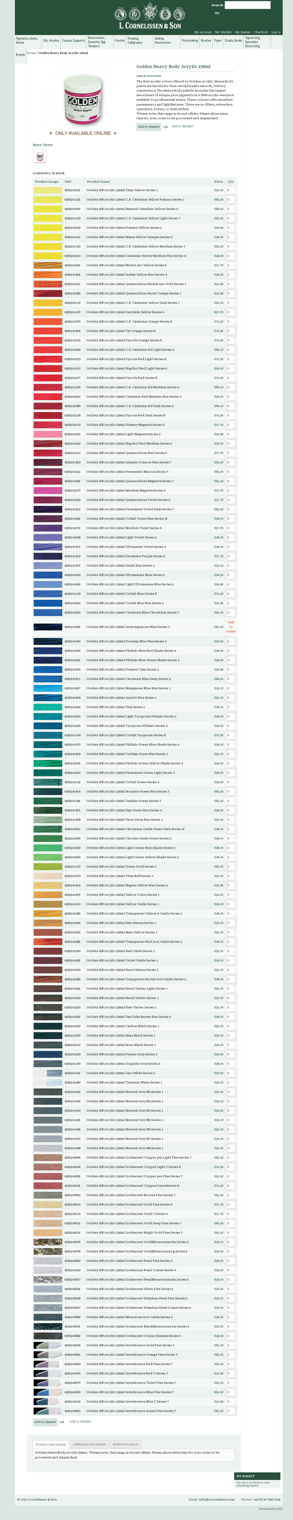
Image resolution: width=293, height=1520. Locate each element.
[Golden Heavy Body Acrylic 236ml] (83, 102)
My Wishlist (223, 32)
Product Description (51, 1444)
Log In (275, 32)
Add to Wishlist (182, 126)
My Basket (243, 32)
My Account (203, 32)
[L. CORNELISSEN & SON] (101, 18)
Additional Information (89, 1444)
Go (217, 13)
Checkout (261, 32)
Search (217, 5)
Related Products (126, 1444)
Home (31, 53)
